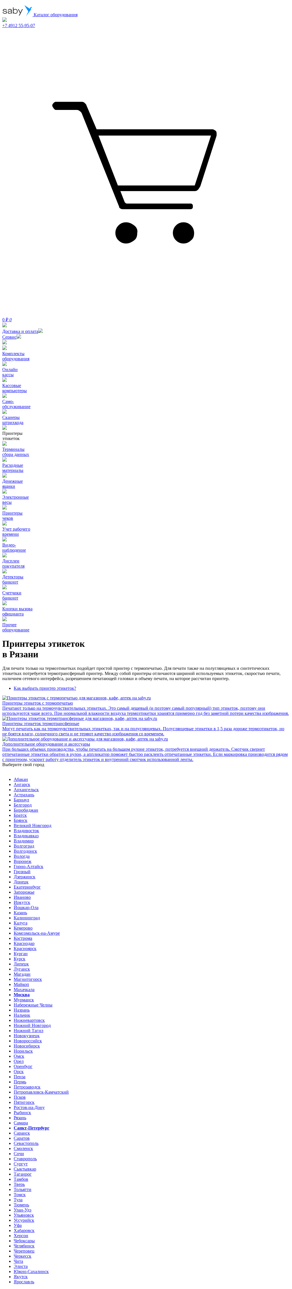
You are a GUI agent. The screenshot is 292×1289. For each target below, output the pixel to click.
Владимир (24, 840)
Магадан (22, 974)
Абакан (21, 779)
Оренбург (23, 1066)
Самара (21, 1122)
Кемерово (23, 928)
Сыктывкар (25, 1169)
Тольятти (22, 1189)
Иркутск (22, 902)
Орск (19, 1071)
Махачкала (24, 989)
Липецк (21, 963)
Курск (19, 958)
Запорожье (24, 892)
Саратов (22, 1138)
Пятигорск (24, 1102)
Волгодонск (25, 851)
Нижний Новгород (32, 1025)
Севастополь (26, 1143)
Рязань (20, 1117)
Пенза (19, 1076)
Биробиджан (26, 810)
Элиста (21, 1266)
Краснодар (24, 943)
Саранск (22, 1133)
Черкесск (22, 1256)
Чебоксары (24, 1240)
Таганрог (23, 1174)
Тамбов (21, 1179)
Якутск (21, 1276)
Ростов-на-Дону (29, 1107)
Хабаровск (24, 1230)
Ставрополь (25, 1158)
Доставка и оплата (20, 331)
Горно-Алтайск (28, 866)
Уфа (18, 1225)
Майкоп (21, 984)
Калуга (20, 922)
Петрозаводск (27, 1087)
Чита (18, 1261)
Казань (20, 912)
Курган (21, 953)
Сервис (9, 337)
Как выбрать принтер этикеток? (45, 688)
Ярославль (24, 1281)
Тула (18, 1199)
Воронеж (22, 861)
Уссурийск (24, 1220)
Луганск (22, 969)
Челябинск (24, 1245)
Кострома (23, 938)
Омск (19, 1056)
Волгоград (24, 846)
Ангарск (22, 784)
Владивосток (26, 830)
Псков (20, 1097)
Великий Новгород (32, 825)
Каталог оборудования (55, 14)
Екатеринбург (27, 887)
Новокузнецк (27, 1035)
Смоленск (23, 1148)
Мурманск (24, 999)
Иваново (22, 897)
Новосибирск (27, 1046)
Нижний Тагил (28, 1030)
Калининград (27, 917)
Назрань (22, 1010)
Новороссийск (28, 1040)
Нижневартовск (29, 1020)
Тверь (19, 1184)
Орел (19, 1061)
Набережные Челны (33, 1004)
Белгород (23, 805)
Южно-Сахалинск (31, 1271)
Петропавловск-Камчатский (41, 1092)
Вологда (22, 856)
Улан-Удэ (22, 1210)
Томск (20, 1194)
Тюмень (21, 1204)
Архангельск (26, 789)
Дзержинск (24, 876)
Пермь (20, 1081)
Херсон (21, 1235)
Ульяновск (24, 1215)
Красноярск (25, 948)
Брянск (20, 820)
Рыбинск (22, 1112)
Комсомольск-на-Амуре (37, 933)
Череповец (24, 1251)
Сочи (19, 1153)
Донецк (21, 881)
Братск (20, 815)
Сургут (21, 1163)
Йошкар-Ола (26, 907)
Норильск (23, 1051)
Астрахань (24, 794)
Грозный (22, 871)
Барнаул (21, 799)
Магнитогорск (28, 979)
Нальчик (22, 1015)
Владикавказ (26, 835)
